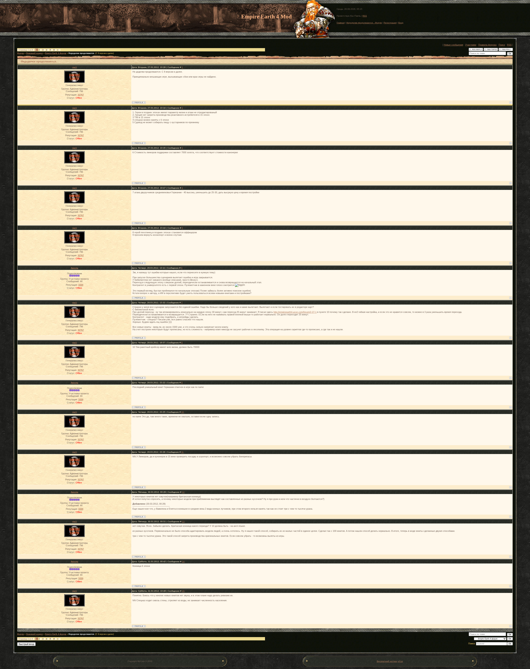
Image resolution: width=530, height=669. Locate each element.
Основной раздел (34, 53)
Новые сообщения (453, 45)
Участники (470, 45)
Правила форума (487, 45)
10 (182, 412)
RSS (365, 16)
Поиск (502, 45)
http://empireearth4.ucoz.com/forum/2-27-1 (295, 312)
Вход (400, 23)
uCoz (400, 661)
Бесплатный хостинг (387, 661)
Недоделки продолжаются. (82, 53)
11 (182, 452)
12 (183, 492)
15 (183, 591)
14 (183, 561)
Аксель (74, 268)
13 (183, 521)
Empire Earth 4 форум (55, 53)
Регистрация (390, 23)
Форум (20, 53)
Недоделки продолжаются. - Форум (364, 23)
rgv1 (74, 67)
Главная (340, 23)
